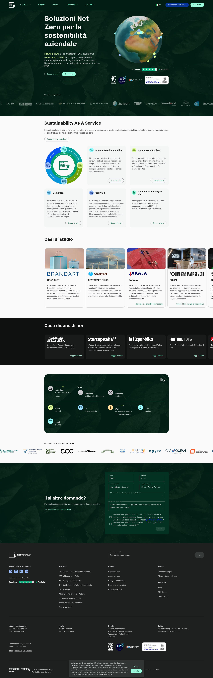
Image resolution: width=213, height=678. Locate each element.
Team (160, 588)
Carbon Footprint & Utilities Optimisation (74, 572)
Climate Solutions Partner (168, 576)
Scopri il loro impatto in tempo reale (149, 304)
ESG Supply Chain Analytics (70, 581)
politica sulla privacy (154, 520)
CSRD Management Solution (70, 576)
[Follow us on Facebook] (10, 572)
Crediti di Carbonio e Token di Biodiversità (75, 585)
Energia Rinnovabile (116, 581)
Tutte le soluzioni (65, 607)
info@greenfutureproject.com (59, 509)
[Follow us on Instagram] (16, 572)
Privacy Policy (107, 674)
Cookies (156, 669)
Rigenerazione (114, 572)
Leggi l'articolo (76, 356)
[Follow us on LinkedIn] (21, 572)
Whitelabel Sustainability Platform (72, 594)
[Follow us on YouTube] (26, 572)
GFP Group (162, 592)
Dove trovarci (163, 597)
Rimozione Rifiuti (115, 589)
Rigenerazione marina (117, 585)
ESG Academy (64, 589)
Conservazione (114, 576)
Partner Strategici (165, 572)
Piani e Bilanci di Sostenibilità (70, 603)
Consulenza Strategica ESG (70, 598)
